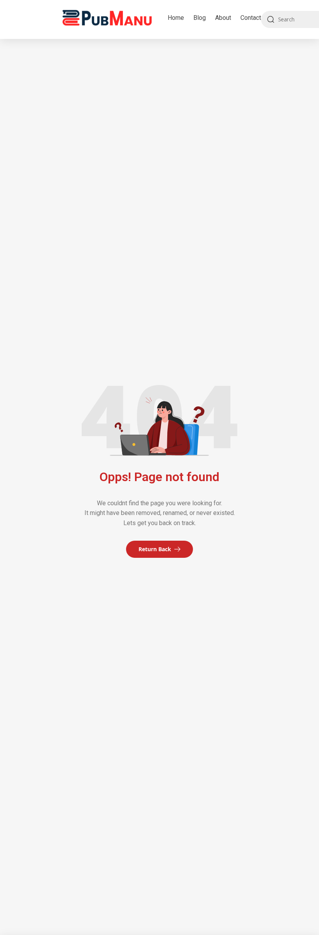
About (223, 17)
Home (176, 17)
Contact (250, 17)
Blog (199, 17)
